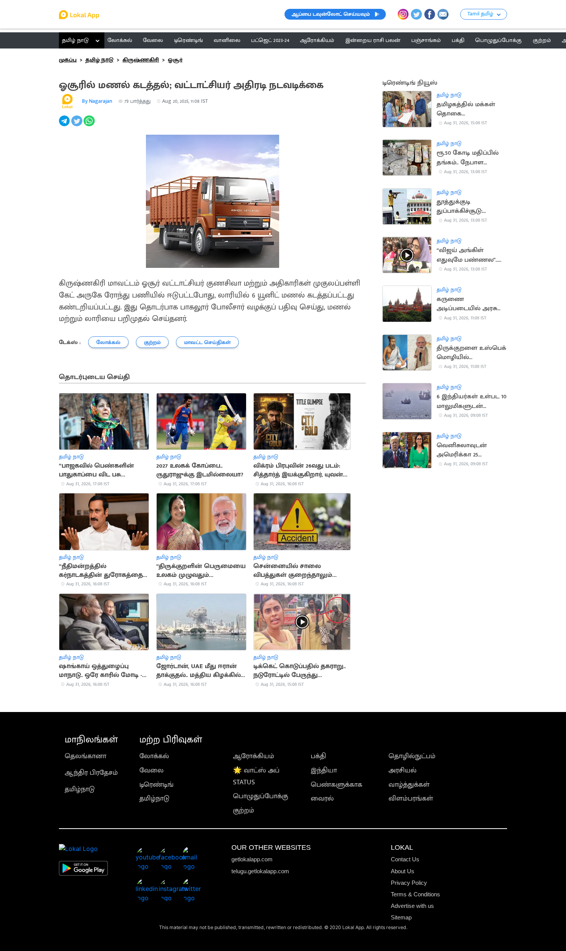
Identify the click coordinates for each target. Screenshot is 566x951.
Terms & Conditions (415, 894)
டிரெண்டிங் (156, 785)
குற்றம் (243, 810)
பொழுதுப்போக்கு (260, 796)
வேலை (151, 770)
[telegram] (65, 125)
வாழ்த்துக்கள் (409, 785)
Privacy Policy (409, 882)
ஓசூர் (175, 60)
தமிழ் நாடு (75, 40)
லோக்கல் (154, 756)
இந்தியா (324, 770)
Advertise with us (412, 906)
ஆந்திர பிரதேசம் (91, 773)
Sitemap (401, 917)
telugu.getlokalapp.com (260, 871)
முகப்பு (68, 60)
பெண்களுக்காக (336, 785)
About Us (402, 871)
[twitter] (77, 125)
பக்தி (318, 756)
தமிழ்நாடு (80, 789)
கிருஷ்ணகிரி (140, 60)
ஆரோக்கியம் (253, 756)
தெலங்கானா (85, 756)
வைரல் (322, 798)
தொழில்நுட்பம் (411, 756)
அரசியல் (402, 770)
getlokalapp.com (252, 859)
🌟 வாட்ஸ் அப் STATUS (256, 776)
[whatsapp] (90, 125)
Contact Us (405, 859)
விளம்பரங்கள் (410, 798)
